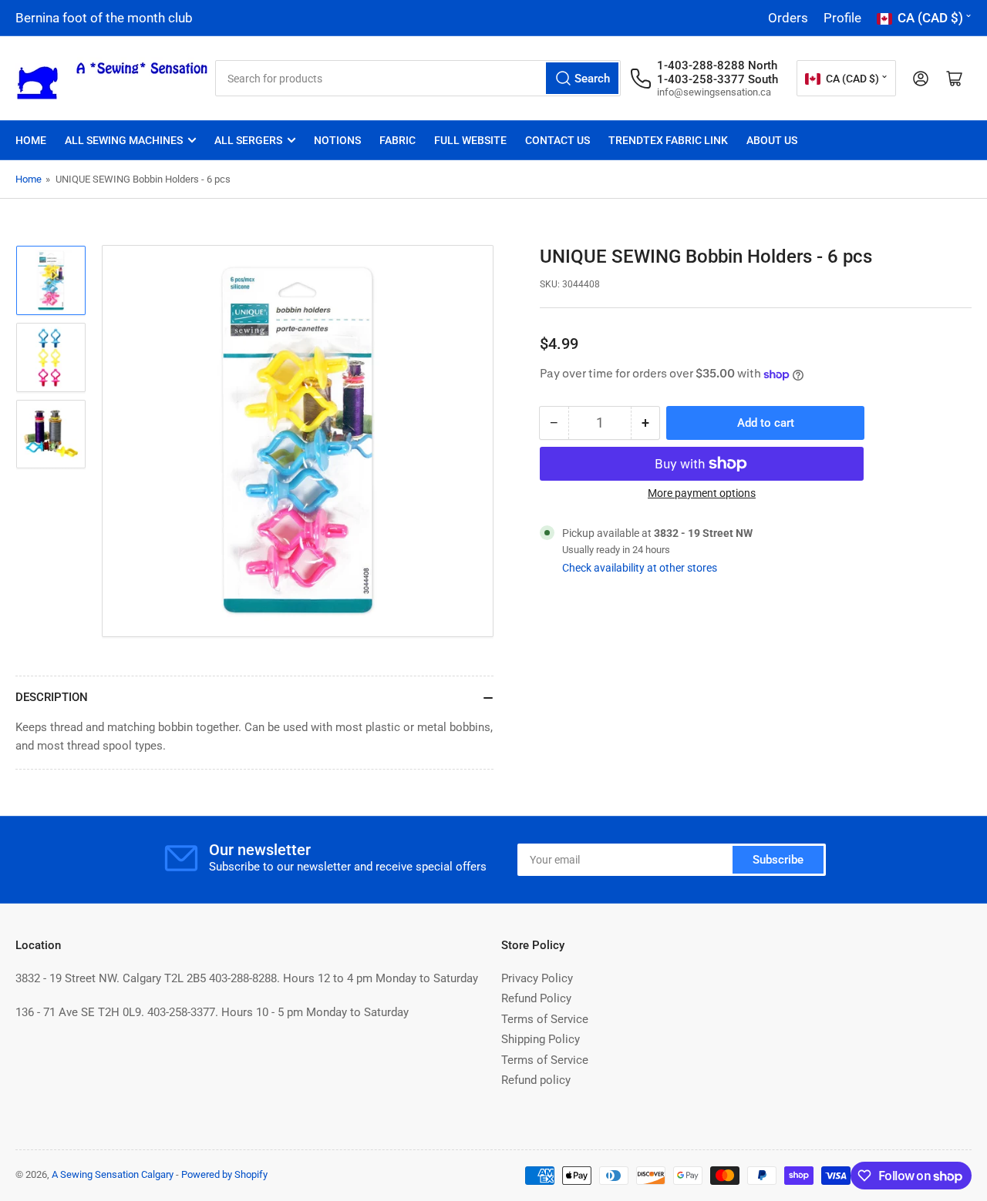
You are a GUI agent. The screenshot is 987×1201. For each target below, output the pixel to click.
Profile (842, 17)
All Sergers (248, 140)
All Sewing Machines (124, 140)
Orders (788, 17)
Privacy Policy (537, 978)
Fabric (397, 140)
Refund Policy (536, 998)
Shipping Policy (540, 1039)
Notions (337, 140)
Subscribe (778, 860)
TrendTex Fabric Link (668, 140)
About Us (771, 140)
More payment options (702, 493)
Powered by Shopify (224, 1174)
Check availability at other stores (639, 568)
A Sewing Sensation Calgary (112, 1174)
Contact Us (557, 140)
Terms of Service (544, 1019)
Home (30, 140)
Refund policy (536, 1080)
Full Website (470, 140)
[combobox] (418, 78)
